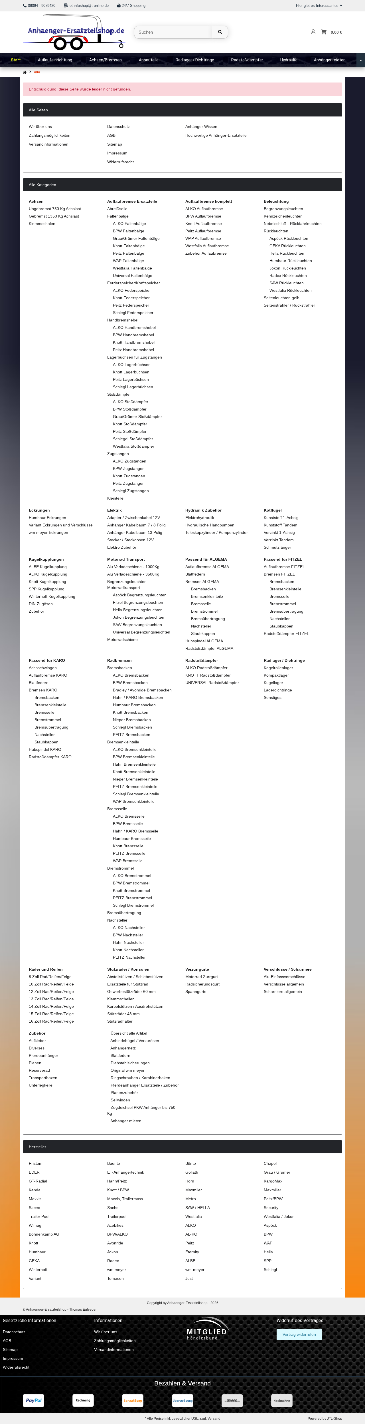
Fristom (35, 1163)
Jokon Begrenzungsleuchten (138, 617)
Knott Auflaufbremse (203, 223)
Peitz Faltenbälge (128, 253)
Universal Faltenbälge (132, 275)
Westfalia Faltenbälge (132, 268)
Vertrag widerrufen (299, 1334)
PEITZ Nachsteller (129, 957)
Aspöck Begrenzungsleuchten (140, 595)
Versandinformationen (48, 144)
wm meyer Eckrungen (48, 532)
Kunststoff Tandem (280, 525)
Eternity (192, 1252)
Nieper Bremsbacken (132, 719)
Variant (35, 1278)
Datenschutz (118, 126)
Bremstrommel (204, 611)
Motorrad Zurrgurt (201, 976)
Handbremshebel (122, 320)
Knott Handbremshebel (134, 342)
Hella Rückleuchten (286, 253)
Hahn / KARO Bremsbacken (138, 697)
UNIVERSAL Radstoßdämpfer (212, 682)
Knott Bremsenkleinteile (134, 771)
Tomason (115, 1278)
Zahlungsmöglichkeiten (49, 135)
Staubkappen (203, 633)
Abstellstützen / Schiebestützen (135, 976)
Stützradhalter (120, 1021)
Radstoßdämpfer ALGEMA (209, 648)
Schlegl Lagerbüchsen (133, 387)
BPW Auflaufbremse (203, 216)
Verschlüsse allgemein (284, 984)
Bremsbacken (203, 589)
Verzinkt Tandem (279, 540)
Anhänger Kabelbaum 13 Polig (134, 532)
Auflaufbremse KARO (48, 675)
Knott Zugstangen (129, 476)
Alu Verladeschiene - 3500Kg (133, 574)
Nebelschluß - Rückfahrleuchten (293, 223)
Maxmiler (193, 1190)
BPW (268, 1234)
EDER (34, 1172)
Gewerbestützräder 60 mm (131, 991)
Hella (268, 1252)
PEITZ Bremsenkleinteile (135, 786)
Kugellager (273, 682)
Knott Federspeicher (131, 297)
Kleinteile (115, 498)
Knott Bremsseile (128, 846)
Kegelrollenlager (278, 667)
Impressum (117, 153)
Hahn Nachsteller (128, 942)
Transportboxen (43, 1077)
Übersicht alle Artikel (128, 1033)
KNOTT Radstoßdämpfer (208, 675)
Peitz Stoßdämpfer (130, 431)
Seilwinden (120, 1100)
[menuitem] (15, 60)
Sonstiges (272, 697)
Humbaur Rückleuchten (290, 260)
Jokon (112, 1252)
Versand (214, 1419)
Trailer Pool (39, 1216)
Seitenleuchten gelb (281, 297)
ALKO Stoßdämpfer (130, 401)
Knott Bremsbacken (130, 712)
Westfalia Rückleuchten (290, 290)
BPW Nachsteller (128, 935)
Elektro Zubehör (121, 547)
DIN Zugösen (41, 604)
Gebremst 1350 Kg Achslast (54, 216)
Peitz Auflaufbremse (203, 231)
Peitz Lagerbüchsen (131, 379)
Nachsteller (201, 626)
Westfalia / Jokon (279, 1216)
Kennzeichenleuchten (283, 216)
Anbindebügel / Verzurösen (134, 1040)
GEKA (34, 1260)
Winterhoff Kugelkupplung (52, 596)
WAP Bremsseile (128, 860)
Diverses (36, 1048)
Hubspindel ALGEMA (204, 641)
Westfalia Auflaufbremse (207, 246)
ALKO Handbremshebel (134, 327)
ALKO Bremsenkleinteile (135, 749)
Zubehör (36, 611)
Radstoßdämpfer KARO (50, 757)
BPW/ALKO (117, 1234)
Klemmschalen (42, 223)
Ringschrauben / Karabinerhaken (140, 1077)
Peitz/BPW (273, 1198)
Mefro (190, 1198)
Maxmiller (272, 1190)
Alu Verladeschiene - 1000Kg (133, 566)
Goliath (191, 1172)
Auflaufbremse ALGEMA (207, 566)
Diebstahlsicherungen (130, 1063)
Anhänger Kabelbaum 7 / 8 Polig (136, 525)
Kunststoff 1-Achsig (281, 517)
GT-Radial (38, 1181)
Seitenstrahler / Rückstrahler (289, 305)
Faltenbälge (118, 216)
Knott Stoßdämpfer (130, 424)
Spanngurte (195, 991)
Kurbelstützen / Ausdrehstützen (135, 1006)
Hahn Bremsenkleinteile (134, 764)
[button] (316, 6)
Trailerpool (116, 1216)
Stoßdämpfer (119, 394)
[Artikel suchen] (220, 32)
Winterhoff (38, 1269)
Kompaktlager (276, 675)
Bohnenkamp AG (44, 1234)
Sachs (112, 1207)
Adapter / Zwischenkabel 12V (133, 517)
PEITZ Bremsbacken (131, 734)
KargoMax (273, 1181)
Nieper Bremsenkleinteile (135, 779)
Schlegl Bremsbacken (132, 727)
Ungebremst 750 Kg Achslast (55, 208)
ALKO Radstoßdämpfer (206, 667)
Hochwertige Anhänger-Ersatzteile (216, 135)
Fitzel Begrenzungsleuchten (138, 602)
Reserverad (39, 1070)
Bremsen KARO (43, 690)
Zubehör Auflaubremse (206, 253)
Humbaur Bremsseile (132, 838)
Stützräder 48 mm (123, 1013)
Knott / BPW (118, 1190)
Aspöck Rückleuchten (288, 238)
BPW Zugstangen (129, 468)
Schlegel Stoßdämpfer (133, 439)
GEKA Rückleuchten (287, 246)
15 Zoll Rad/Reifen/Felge (51, 1013)
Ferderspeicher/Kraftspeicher (133, 283)
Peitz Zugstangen (129, 483)
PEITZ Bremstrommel (132, 898)
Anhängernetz (123, 1048)
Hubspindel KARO (45, 749)
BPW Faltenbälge (128, 231)
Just (189, 1278)
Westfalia (193, 1216)
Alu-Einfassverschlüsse (284, 976)
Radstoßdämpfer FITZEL (286, 633)
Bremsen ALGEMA (202, 581)
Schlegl (270, 1269)
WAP (268, 1243)
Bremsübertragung (208, 618)
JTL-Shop (334, 1419)
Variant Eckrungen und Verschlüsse (61, 525)
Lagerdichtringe (278, 690)
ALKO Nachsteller (129, 927)
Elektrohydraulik (199, 517)
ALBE (190, 1260)
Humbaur (37, 1252)
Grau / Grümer (277, 1172)
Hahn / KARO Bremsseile (135, 831)
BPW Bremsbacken (130, 682)
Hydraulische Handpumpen (209, 525)
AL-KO (191, 1234)
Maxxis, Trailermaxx (125, 1198)
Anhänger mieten (125, 1121)
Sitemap (114, 144)
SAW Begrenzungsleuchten (137, 624)
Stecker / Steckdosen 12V (130, 540)
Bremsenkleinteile (207, 596)
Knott (33, 1243)
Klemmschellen (121, 999)
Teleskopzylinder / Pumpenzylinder (216, 532)
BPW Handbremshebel (133, 335)
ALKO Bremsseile (129, 816)
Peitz (189, 1243)
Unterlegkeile (40, 1085)
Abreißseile (117, 208)
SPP (267, 1260)
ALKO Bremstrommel (132, 875)
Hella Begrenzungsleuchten (138, 610)
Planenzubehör (124, 1092)
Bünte (190, 1163)
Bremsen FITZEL (279, 574)
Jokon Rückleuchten (287, 268)
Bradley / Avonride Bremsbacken (142, 690)
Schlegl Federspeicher (133, 312)
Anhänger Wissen (201, 126)
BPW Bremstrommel (131, 883)
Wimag (35, 1225)
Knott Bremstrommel (131, 890)
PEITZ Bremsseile (129, 853)
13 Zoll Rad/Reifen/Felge (51, 999)
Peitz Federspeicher (131, 305)
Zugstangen (118, 453)
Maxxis (35, 1198)
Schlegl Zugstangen (131, 490)
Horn (189, 1181)
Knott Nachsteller (128, 950)
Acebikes (115, 1225)
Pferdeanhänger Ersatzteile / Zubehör (144, 1085)
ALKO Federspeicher (132, 290)
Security (271, 1207)
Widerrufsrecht (120, 162)
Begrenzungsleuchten (283, 208)
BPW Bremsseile (128, 823)
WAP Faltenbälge (128, 260)
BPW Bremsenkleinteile (134, 757)
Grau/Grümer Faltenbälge (136, 238)
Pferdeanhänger (43, 1055)
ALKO (190, 1225)
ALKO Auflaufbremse (204, 208)
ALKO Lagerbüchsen (132, 364)
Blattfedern (195, 574)
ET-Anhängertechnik (125, 1172)
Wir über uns (40, 126)
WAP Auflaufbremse (203, 238)
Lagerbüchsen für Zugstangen (134, 357)
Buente (113, 1163)
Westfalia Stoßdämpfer (133, 446)
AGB (111, 135)
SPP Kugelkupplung (46, 589)
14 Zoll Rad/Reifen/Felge (51, 1006)
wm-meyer (194, 1269)
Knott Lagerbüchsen (131, 372)
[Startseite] (25, 72)
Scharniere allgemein (283, 991)
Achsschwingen (43, 667)
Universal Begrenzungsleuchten (141, 632)
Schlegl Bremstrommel (133, 905)
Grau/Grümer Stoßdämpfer (137, 416)
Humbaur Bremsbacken (134, 705)
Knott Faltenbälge (129, 246)
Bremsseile (201, 604)
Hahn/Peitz (117, 1181)
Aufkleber (37, 1040)
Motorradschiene (122, 639)
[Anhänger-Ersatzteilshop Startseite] (74, 31)
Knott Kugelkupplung (47, 581)
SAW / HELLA (197, 1207)
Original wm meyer (127, 1070)
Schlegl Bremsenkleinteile (136, 794)
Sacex (34, 1207)
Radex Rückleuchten (288, 275)
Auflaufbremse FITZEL (284, 566)
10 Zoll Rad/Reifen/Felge (51, 984)
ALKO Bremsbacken (131, 675)
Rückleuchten (276, 231)
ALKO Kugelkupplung (48, 574)
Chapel (270, 1163)
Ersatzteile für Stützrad (127, 984)
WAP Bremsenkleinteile (134, 801)
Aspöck (270, 1225)
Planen (35, 1063)
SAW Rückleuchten (286, 283)
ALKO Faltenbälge (129, 223)
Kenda (34, 1190)
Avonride (115, 1243)
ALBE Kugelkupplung (48, 566)
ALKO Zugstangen (129, 461)
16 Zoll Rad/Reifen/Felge (51, 1021)
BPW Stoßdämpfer (130, 409)
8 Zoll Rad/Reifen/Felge (50, 976)
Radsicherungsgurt (202, 984)
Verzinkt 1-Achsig (279, 532)
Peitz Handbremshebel (133, 349)
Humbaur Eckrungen (47, 517)
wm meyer (116, 1269)
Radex (113, 1260)
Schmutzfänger (277, 547)
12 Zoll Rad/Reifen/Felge (51, 991)
